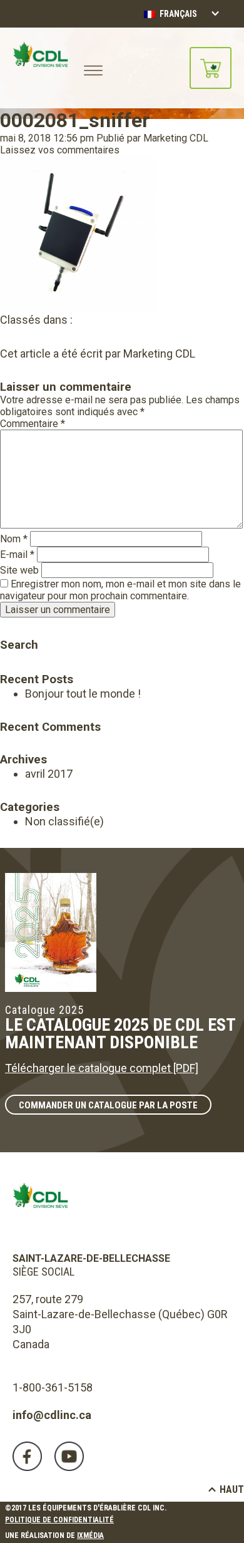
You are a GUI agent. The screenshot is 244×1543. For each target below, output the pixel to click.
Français (177, 14)
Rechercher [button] (8, 627)
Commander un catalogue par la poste (108, 1105)
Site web (19, 570)
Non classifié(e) (64, 821)
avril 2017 (49, 773)
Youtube (69, 1456)
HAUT (232, 1489)
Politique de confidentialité (59, 1519)
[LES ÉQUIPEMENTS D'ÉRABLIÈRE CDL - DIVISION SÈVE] (40, 68)
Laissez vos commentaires (59, 150)
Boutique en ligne (210, 68)
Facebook (27, 1456)
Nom (14, 539)
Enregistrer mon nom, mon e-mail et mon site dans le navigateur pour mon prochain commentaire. (120, 590)
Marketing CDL (175, 138)
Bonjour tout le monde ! (83, 693)
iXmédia (90, 1535)
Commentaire (32, 424)
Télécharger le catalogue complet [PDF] (101, 1068)
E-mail (17, 554)
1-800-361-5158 (53, 1387)
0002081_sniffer (75, 120)
